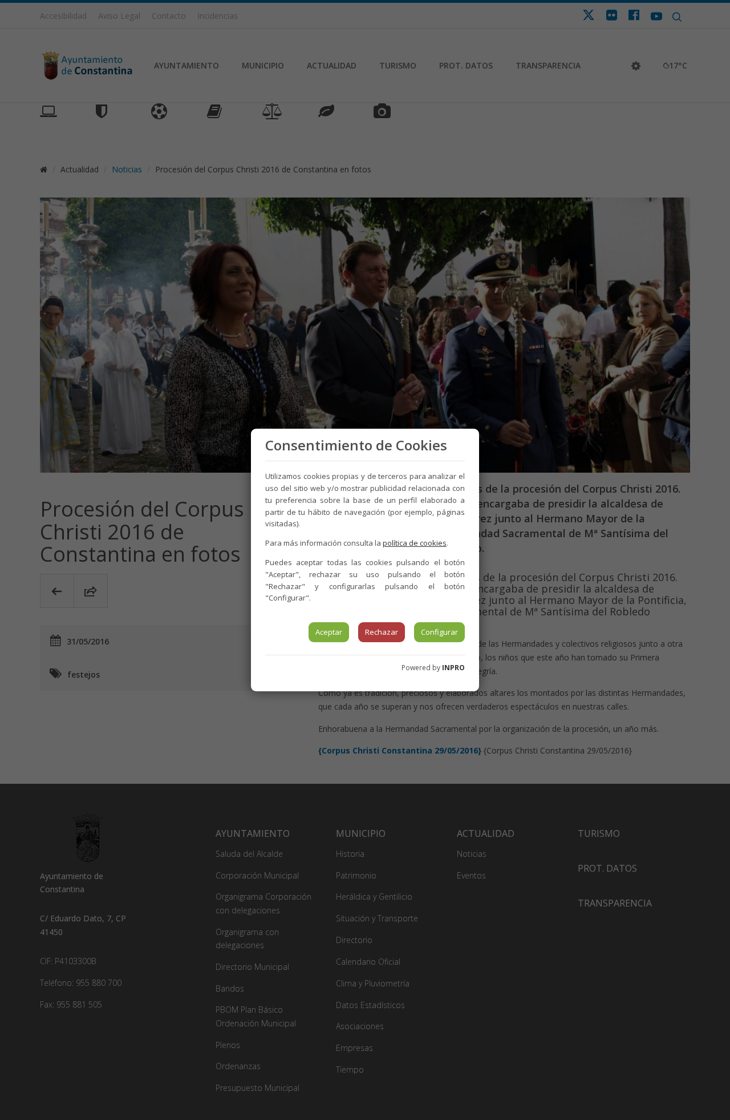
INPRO (453, 667)
